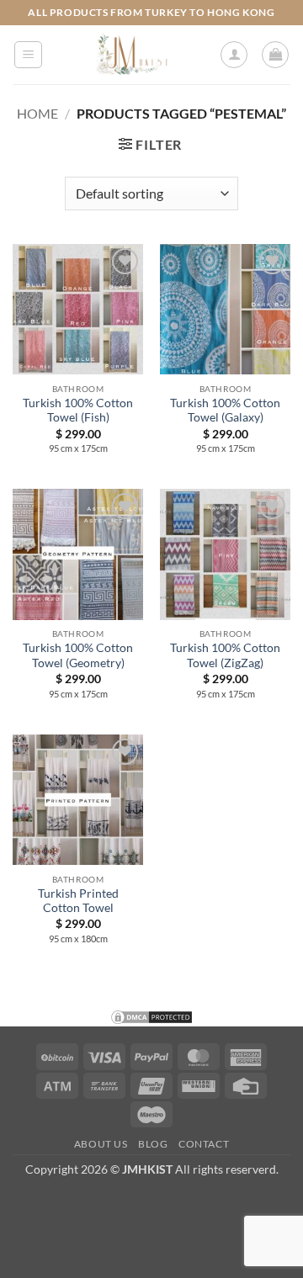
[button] (28, 54)
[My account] (234, 54)
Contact (203, 1143)
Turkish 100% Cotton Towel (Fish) (78, 410)
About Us (101, 1143)
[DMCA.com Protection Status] (151, 1015)
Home (37, 113)
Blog (152, 1143)
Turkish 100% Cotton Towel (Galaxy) (225, 410)
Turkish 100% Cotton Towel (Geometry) (78, 655)
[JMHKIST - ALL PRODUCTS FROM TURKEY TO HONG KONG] (131, 54)
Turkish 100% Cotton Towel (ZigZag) (225, 655)
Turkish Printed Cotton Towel (78, 901)
